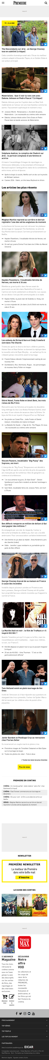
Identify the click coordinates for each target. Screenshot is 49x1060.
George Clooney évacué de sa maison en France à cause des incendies (24, 582)
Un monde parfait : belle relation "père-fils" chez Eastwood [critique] (23, 787)
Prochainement (8, 1020)
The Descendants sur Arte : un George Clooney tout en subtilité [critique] (23, 50)
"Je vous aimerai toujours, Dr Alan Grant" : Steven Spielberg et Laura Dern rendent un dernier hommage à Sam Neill (25, 482)
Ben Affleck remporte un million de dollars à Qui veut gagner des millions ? (24, 524)
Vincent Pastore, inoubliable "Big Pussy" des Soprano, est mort (22, 462)
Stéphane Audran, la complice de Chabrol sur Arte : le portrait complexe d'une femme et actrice (23, 155)
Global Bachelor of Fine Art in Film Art (32, 1051)
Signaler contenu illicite (20, 1057)
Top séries (6, 1026)
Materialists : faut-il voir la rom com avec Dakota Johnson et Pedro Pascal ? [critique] (22, 97)
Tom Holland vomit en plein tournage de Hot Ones (22, 689)
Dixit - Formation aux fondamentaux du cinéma (25, 1053)
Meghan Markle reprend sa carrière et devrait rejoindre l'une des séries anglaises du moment (24, 221)
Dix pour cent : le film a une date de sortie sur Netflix (22, 798)
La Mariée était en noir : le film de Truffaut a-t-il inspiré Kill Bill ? (24, 631)
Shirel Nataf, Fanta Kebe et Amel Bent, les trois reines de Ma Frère (24, 401)
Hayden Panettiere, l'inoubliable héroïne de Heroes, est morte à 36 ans (22, 281)
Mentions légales (7, 1057)
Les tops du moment (10, 1037)
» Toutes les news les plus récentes (34, 760)
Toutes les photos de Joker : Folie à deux (20, 754)
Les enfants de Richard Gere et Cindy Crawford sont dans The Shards (23, 341)
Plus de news (24, 767)
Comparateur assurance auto (10, 1051)
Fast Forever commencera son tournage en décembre (21, 792)
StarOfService (6, 1053)
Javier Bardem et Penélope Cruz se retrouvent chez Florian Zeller (23, 739)
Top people (6, 1031)
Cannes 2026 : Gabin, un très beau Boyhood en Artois (24, 180)
